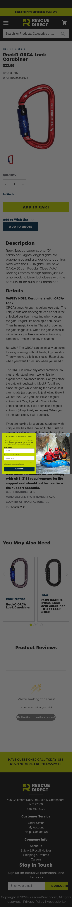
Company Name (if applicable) (12, 454)
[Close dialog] (68, 435)
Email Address (8, 447)
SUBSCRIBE (19, 469)
